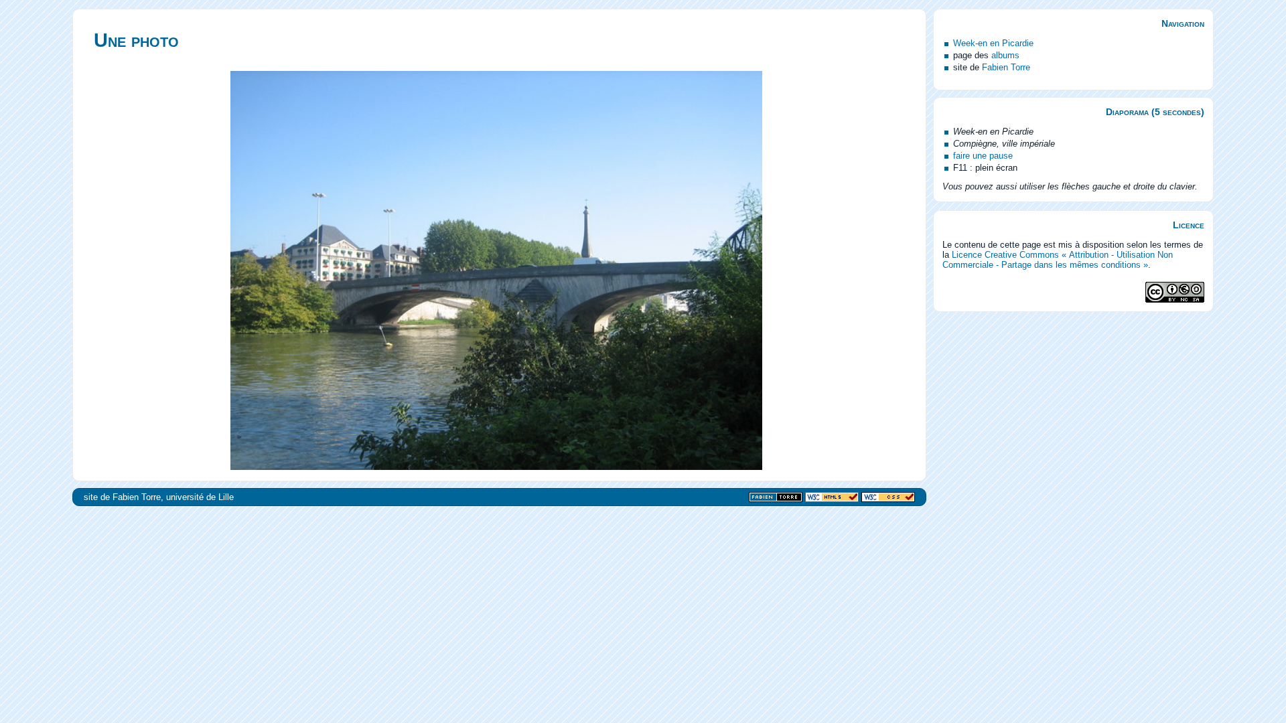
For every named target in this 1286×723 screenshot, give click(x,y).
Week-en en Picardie (993, 43)
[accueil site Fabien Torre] (775, 497)
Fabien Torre (1006, 67)
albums (1005, 55)
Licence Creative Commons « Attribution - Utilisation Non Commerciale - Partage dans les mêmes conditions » (1057, 260)
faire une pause (983, 156)
